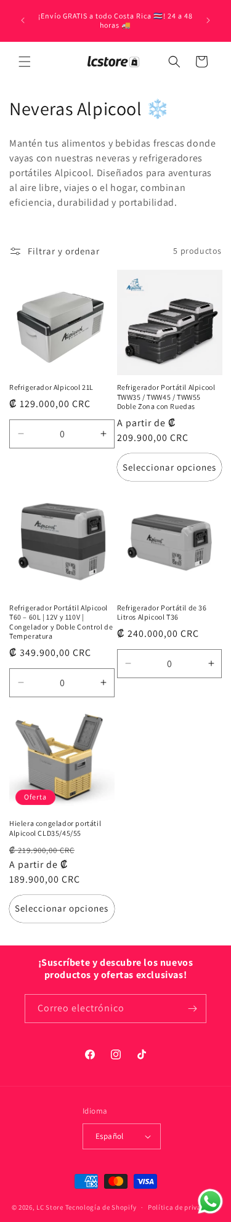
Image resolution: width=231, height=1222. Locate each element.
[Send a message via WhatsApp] (210, 1201)
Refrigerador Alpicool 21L (51, 387)
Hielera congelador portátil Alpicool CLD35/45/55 (55, 828)
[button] (24, 61)
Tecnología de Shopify (101, 1207)
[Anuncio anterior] (22, 20)
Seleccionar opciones (169, 467)
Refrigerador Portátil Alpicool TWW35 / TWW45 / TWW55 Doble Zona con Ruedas (166, 396)
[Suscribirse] (192, 1008)
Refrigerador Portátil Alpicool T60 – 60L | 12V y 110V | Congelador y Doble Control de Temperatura (61, 622)
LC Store (49, 1207)
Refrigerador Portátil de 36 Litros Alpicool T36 (162, 612)
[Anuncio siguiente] (208, 20)
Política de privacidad (183, 1207)
